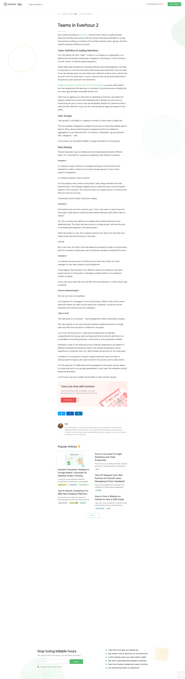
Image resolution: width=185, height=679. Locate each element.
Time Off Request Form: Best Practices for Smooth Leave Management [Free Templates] (110, 478)
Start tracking (174, 4)
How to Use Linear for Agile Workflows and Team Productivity (108, 457)
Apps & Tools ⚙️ (63, 503)
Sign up (76, 661)
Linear (97, 469)
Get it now (68, 400)
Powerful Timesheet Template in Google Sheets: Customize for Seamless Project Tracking (73, 473)
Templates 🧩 (73, 485)
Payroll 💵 (82, 503)
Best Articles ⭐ (63, 485)
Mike (66, 424)
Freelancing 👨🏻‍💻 (74, 503)
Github (108, 508)
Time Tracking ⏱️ (83, 485)
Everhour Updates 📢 (69, 14)
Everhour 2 (84, 35)
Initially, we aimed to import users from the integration (81, 85)
